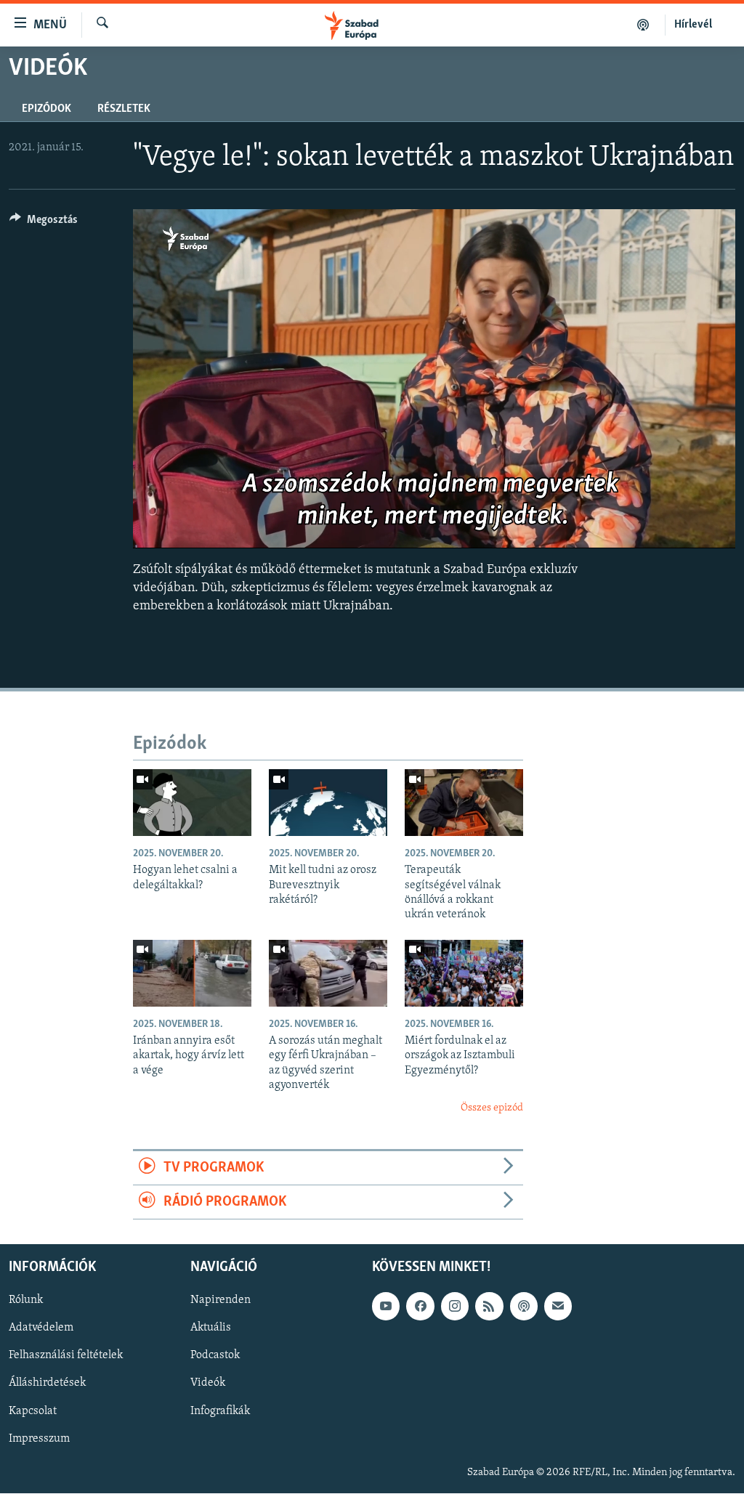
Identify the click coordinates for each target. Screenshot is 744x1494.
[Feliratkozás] (558, 1306)
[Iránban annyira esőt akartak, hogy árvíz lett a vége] (192, 973)
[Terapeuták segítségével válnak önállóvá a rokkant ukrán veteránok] (464, 802)
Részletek (123, 109)
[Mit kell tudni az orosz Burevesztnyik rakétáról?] (328, 802)
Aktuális (210, 1328)
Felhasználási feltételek (66, 1356)
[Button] (43, 223)
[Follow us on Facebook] (420, 1306)
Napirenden (220, 1301)
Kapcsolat (33, 1411)
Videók (207, 1383)
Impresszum (39, 1439)
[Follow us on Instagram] (455, 1306)
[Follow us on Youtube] (386, 1306)
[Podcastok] (643, 25)
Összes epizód (492, 1108)
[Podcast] (524, 1306)
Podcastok (215, 1356)
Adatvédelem (41, 1328)
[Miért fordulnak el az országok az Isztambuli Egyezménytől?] (464, 973)
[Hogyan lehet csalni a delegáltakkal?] (192, 802)
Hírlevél (693, 25)
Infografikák (220, 1411)
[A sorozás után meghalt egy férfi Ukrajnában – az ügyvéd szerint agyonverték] (328, 973)
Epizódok (46, 109)
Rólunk (26, 1301)
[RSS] (489, 1306)
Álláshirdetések (47, 1383)
